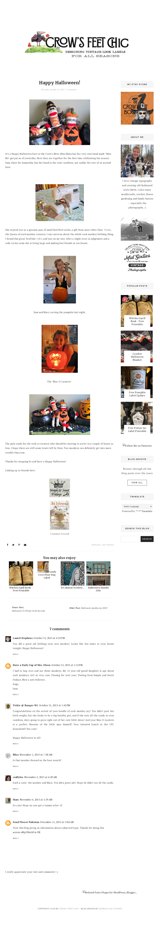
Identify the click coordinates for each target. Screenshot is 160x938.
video (39, 238)
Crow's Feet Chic (69, 909)
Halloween (96, 545)
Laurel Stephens (23, 638)
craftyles (18, 777)
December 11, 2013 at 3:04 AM (57, 822)
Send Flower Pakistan (26, 822)
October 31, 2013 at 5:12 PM (67, 665)
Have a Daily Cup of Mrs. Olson (31, 665)
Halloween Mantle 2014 (98, 589)
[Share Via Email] (25, 545)
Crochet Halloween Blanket (137, 356)
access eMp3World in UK (26, 832)
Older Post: (88, 608)
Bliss (16, 754)
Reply (16, 654)
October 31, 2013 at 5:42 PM (54, 705)
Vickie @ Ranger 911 (25, 705)
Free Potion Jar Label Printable (137, 429)
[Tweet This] (13, 545)
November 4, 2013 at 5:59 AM (36, 799)
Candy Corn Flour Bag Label (47, 574)
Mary (16, 799)
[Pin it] (19, 545)
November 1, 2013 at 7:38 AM (36, 754)
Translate (147, 511)
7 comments (71, 89)
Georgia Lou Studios (110, 909)
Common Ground (59, 533)
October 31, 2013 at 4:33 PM (49, 638)
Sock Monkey (108, 545)
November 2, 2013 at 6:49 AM (40, 777)
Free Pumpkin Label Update (137, 394)
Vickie (107, 229)
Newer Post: (28, 609)
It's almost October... (72, 587)
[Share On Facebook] (7, 545)
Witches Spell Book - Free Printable (21, 589)
